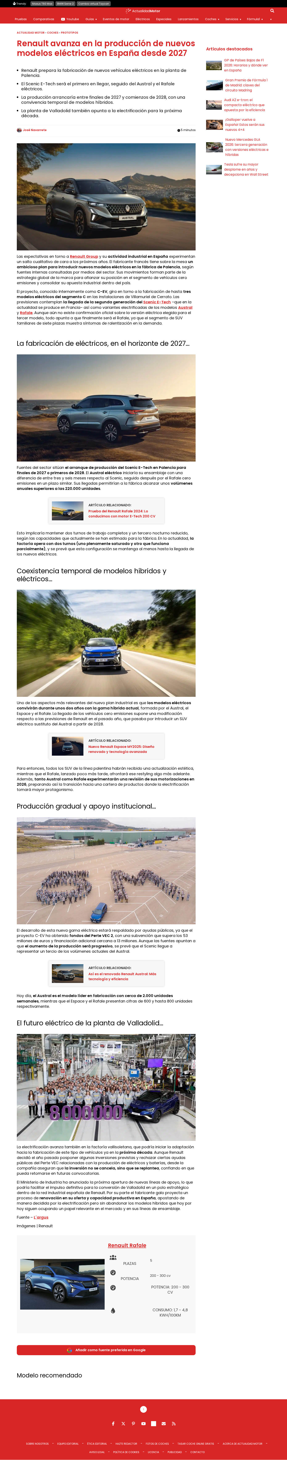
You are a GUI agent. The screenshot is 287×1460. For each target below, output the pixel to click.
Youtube (72, 19)
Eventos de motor (116, 19)
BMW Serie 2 (65, 3)
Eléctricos (143, 19)
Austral (185, 307)
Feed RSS (173, 1423)
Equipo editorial (68, 1444)
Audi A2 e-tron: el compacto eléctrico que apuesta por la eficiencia (244, 104)
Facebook (113, 1423)
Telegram (153, 1423)
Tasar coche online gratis (196, 1444)
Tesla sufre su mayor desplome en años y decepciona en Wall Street (246, 169)
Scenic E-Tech (157, 302)
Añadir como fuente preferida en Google (110, 1350)
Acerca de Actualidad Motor (242, 1444)
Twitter (123, 1423)
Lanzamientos (188, 19)
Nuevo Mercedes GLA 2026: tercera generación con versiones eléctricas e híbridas (247, 147)
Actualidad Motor (31, 32)
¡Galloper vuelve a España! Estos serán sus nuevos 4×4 (245, 124)
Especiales (163, 19)
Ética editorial (97, 1444)
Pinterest (133, 1423)
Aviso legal (97, 1452)
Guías (90, 19)
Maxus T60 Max (42, 3)
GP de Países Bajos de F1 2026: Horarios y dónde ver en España (246, 65)
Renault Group (84, 256)
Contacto (197, 1452)
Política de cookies (126, 1452)
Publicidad (175, 1452)
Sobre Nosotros (37, 1444)
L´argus (41, 1217)
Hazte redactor (126, 1444)
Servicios (231, 19)
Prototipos (69, 32)
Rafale (26, 312)
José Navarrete (35, 130)
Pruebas (21, 19)
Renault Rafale (127, 1245)
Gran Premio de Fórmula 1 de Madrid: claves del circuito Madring (246, 85)
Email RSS (163, 1423)
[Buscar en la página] (272, 11)
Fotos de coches (157, 1444)
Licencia (153, 1452)
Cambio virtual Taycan (93, 3)
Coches (210, 19)
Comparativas (43, 19)
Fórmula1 (253, 19)
